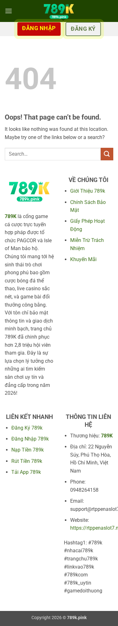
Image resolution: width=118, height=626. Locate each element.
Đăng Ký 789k (26, 428)
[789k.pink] (59, 11)
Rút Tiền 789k (26, 461)
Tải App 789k (26, 472)
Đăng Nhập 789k (30, 439)
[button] (8, 11)
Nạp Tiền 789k (27, 450)
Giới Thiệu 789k (87, 191)
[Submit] (107, 154)
